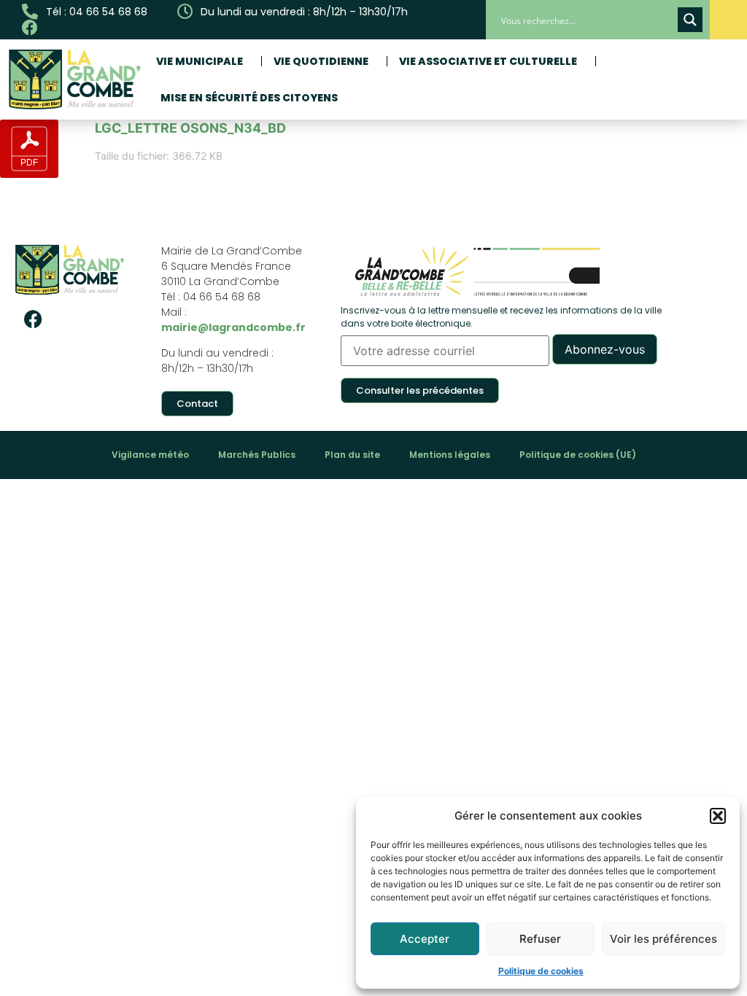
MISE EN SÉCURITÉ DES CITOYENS (249, 97)
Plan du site (352, 454)
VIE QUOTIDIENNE (321, 61)
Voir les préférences (663, 939)
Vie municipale (199, 61)
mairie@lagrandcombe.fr (233, 327)
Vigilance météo (150, 454)
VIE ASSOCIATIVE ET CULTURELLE (488, 61)
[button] (718, 816)
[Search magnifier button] (690, 19)
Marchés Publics (256, 454)
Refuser (540, 939)
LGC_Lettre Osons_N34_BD (190, 128)
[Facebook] (33, 319)
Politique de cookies (541, 970)
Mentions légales (449, 454)
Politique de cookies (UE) (577, 454)
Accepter (424, 939)
